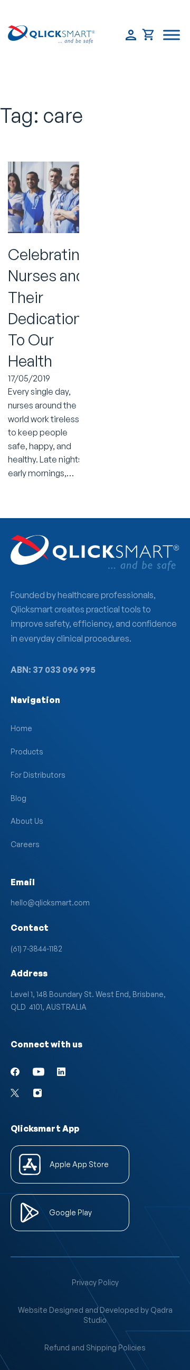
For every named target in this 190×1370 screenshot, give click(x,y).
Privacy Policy (95, 1282)
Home (21, 728)
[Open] (171, 35)
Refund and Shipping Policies (95, 1347)
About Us (27, 820)
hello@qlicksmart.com (50, 902)
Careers (25, 844)
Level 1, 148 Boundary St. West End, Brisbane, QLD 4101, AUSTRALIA (88, 1000)
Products (27, 751)
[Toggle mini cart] (148, 35)
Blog (18, 798)
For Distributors (38, 774)
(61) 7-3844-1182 (36, 948)
